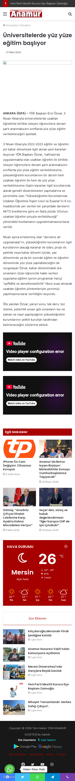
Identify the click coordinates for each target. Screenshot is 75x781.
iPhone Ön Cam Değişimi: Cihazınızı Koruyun (17, 465)
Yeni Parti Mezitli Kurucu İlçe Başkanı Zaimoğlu (48, 686)
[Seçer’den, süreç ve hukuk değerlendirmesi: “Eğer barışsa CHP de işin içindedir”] (55, 497)
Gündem (25, 25)
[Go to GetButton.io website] (9, 777)
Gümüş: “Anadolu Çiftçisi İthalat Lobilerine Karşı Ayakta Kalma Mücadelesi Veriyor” (18, 517)
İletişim (61, 754)
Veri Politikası (17, 754)
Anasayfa (11, 25)
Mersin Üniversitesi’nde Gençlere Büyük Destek (45, 669)
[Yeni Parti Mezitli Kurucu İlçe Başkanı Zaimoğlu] (14, 689)
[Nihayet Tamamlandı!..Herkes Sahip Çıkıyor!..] (14, 707)
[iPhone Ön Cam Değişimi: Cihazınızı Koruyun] (19, 449)
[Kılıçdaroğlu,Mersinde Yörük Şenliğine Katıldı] (14, 636)
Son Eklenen (37, 618)
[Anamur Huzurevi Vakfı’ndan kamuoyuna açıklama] (14, 654)
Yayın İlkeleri (36, 754)
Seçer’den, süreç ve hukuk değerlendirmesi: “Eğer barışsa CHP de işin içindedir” (54, 517)
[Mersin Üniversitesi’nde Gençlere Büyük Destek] (14, 672)
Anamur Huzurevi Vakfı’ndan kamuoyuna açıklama (48, 651)
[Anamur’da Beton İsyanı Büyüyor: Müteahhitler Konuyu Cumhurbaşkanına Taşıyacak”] (55, 449)
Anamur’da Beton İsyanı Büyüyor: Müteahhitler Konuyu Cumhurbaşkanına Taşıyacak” (54, 469)
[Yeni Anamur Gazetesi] (26, 14)
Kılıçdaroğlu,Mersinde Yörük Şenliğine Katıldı (48, 633)
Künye (50, 754)
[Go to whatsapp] (10, 769)
